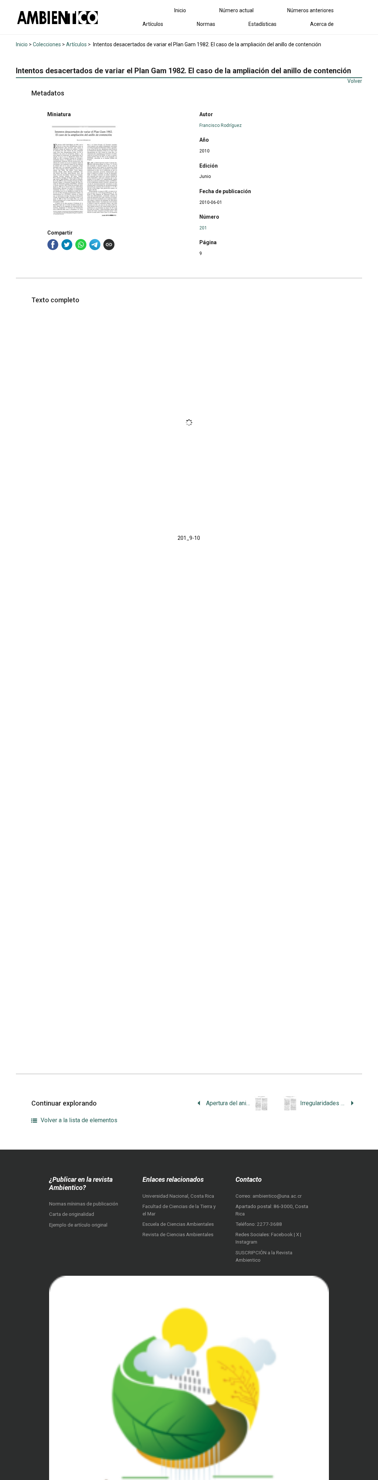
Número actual (236, 10)
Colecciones (47, 44)
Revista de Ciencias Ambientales (177, 1234)
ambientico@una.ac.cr (277, 1196)
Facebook (282, 1234)
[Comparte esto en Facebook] (52, 244)
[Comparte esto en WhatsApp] (80, 244)
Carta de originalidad (71, 1214)
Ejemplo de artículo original (78, 1225)
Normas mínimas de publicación (83, 1204)
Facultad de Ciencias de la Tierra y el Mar (179, 1210)
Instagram (246, 1242)
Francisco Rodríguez (220, 125)
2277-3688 (269, 1224)
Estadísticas (262, 24)
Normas (206, 24)
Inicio (180, 10)
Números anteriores (310, 10)
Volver (354, 81)
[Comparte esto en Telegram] (94, 244)
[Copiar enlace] (108, 244)
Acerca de (322, 24)
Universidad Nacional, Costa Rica (178, 1196)
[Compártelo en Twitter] (66, 244)
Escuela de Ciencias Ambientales (178, 1224)
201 (203, 228)
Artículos (152, 24)
